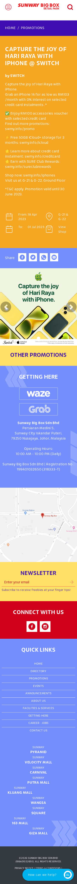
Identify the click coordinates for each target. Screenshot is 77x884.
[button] (68, 6)
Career (34, 723)
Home (10, 28)
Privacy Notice (24, 868)
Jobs (45, 723)
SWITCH (17, 76)
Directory (38, 671)
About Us (38, 701)
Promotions (32, 28)
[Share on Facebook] (22, 260)
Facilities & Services (38, 708)
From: (22, 214)
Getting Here (38, 716)
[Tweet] (33, 260)
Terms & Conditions (48, 868)
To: (20, 227)
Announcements (38, 693)
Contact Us (38, 730)
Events (38, 686)
